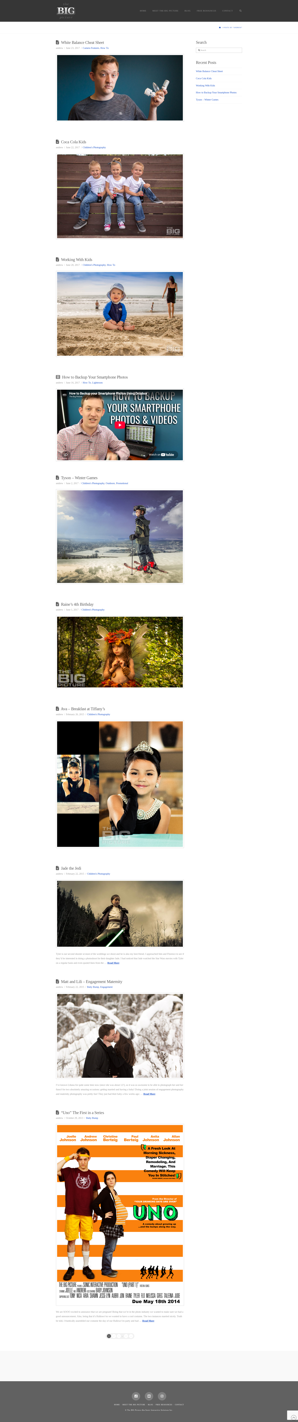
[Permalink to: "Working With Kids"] (120, 314)
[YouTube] (149, 1396)
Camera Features (91, 48)
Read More (113, 963)
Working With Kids (76, 259)
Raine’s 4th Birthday (77, 604)
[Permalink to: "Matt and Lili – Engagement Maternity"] (120, 1036)
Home (117, 1405)
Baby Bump (93, 987)
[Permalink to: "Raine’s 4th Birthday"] (120, 652)
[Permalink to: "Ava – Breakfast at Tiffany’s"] (120, 784)
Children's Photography (94, 147)
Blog (150, 1405)
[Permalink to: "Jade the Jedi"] (120, 914)
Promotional (122, 483)
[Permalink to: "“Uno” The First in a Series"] (120, 1215)
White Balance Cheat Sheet (82, 42)
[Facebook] (136, 1396)
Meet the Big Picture (133, 1405)
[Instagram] (162, 1396)
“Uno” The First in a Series (82, 1112)
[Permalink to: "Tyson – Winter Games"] (120, 536)
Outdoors (110, 483)
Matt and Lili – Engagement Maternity (91, 981)
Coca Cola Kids (73, 142)
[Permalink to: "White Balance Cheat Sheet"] (120, 87)
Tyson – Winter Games (79, 477)
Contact (179, 1405)
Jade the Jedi (71, 868)
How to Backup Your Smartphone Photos (95, 377)
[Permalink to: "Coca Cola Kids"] (120, 196)
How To (104, 48)
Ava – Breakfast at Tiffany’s (83, 709)
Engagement (106, 987)
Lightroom (97, 382)
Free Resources (164, 1405)
